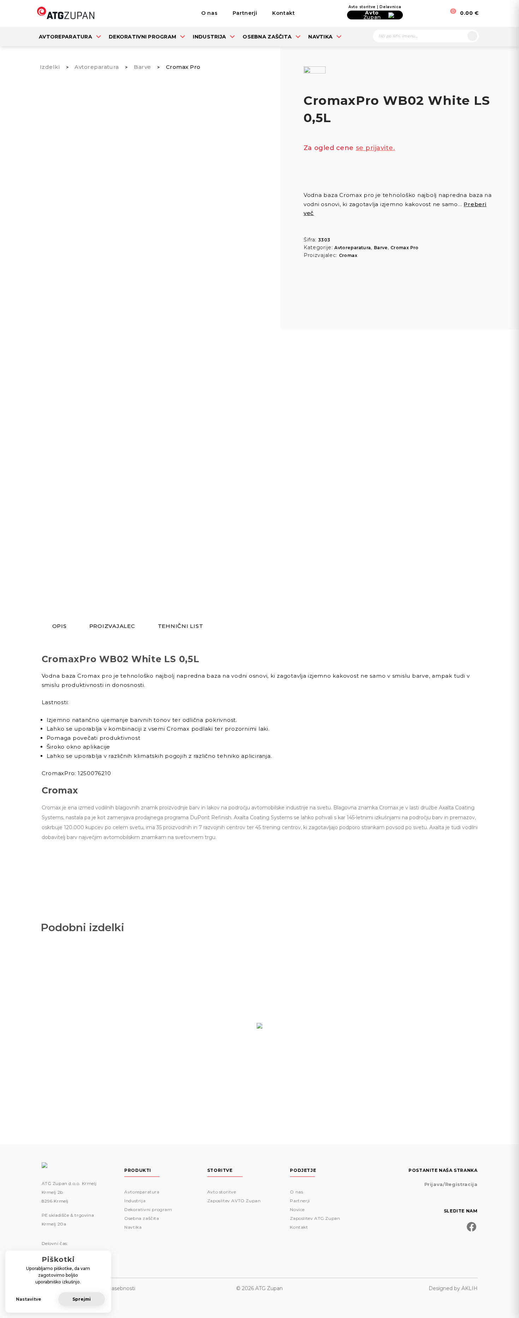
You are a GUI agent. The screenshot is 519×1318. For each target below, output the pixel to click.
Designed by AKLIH (453, 1288)
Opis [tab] (59, 626)
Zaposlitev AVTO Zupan (234, 1200)
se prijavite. (375, 148)
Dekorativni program (142, 37)
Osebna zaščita (267, 37)
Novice (297, 1209)
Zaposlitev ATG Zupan (315, 1218)
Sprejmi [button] (81, 1299)
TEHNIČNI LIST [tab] (180, 626)
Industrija (209, 37)
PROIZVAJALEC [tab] (112, 626)
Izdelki (50, 67)
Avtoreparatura (65, 37)
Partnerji (245, 13)
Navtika (320, 37)
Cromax (348, 255)
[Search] (472, 36)
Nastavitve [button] (28, 1299)
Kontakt (283, 13)
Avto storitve (221, 1191)
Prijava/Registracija (451, 1184)
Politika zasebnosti (112, 1288)
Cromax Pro (183, 67)
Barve (142, 67)
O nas (209, 13)
